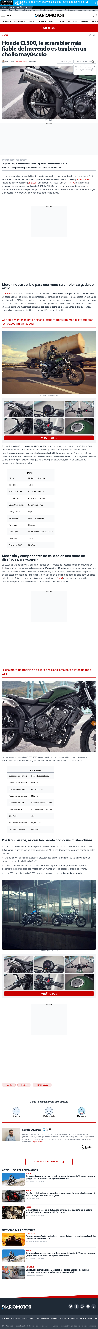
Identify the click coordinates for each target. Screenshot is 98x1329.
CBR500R (32, 182)
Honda (43, 10)
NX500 (72, 182)
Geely (17, 10)
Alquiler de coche (55, 10)
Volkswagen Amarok (30, 10)
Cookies (77, 1326)
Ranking (61, 22)
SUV (10, 10)
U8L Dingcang (70, 10)
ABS (61, 578)
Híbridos (84, 22)
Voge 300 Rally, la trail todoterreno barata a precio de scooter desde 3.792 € (34, 164)
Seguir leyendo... (38, 1142)
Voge (4, 10)
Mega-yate (82, 10)
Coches (32, 22)
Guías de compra (46, 22)
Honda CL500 (42, 1085)
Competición (19, 22)
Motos (95, 22)
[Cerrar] (94, 67)
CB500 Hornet (82, 179)
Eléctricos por (14, 7)
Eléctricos (72, 22)
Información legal (67, 1326)
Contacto (56, 1326)
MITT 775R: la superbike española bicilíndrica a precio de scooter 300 (31, 168)
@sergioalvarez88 (21, 61)
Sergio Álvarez (9, 61)
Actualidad (6, 22)
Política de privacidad (88, 1326)
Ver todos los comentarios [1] (49, 1161)
